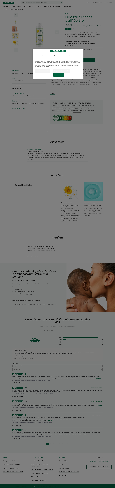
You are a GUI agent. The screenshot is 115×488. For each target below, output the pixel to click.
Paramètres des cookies (43, 70)
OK (58, 75)
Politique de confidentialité (42, 66)
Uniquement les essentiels (61, 70)
